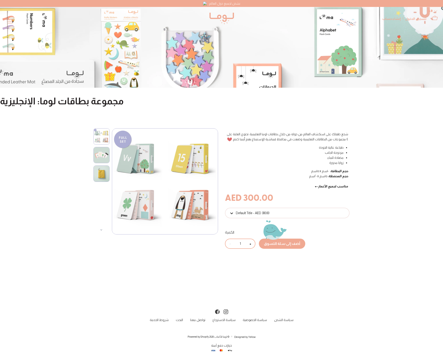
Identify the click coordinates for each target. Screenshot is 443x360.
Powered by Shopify (198, 336)
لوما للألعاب (220, 336)
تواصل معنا (197, 320)
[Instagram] (226, 311)
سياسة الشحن (283, 320)
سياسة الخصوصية (255, 320)
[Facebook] (217, 311)
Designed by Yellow (245, 337)
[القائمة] (10, 22)
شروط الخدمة (159, 320)
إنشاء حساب (391, 19)
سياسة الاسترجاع (224, 320)
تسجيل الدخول (415, 19)
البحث (179, 320)
